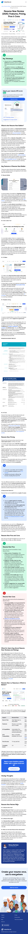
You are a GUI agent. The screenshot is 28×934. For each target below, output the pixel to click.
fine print (11, 678)
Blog (2, 6)
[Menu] (26, 2)
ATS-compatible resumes (11, 159)
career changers (21, 155)
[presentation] (14, 99)
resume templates (17, 133)
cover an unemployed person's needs (14, 516)
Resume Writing (7, 6)
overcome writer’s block (14, 425)
